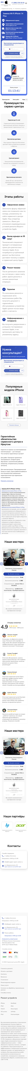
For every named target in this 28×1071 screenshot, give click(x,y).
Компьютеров (15, 1014)
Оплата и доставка (6, 971)
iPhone (3, 1003)
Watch (3, 1009)
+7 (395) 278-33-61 (17, 3)
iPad (2, 1006)
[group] (7, 827)
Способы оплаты (6, 992)
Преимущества (5, 99)
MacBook (13, 1003)
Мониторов (14, 1009)
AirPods (13, 1011)
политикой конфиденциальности (17, 57)
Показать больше (14, 425)
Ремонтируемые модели (8, 982)
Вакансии (4, 977)
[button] (26, 563)
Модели (24, 99)
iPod (2, 1014)
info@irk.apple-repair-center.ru (14, 862)
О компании (4, 979)
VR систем (4, 1011)
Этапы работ (16, 99)
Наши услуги (5, 985)
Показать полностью (7, 481)
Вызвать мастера (14, 574)
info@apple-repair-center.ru (13, 924)
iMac (12, 1006)
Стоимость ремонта (7, 968)
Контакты (4, 974)
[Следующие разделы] (27, 99)
